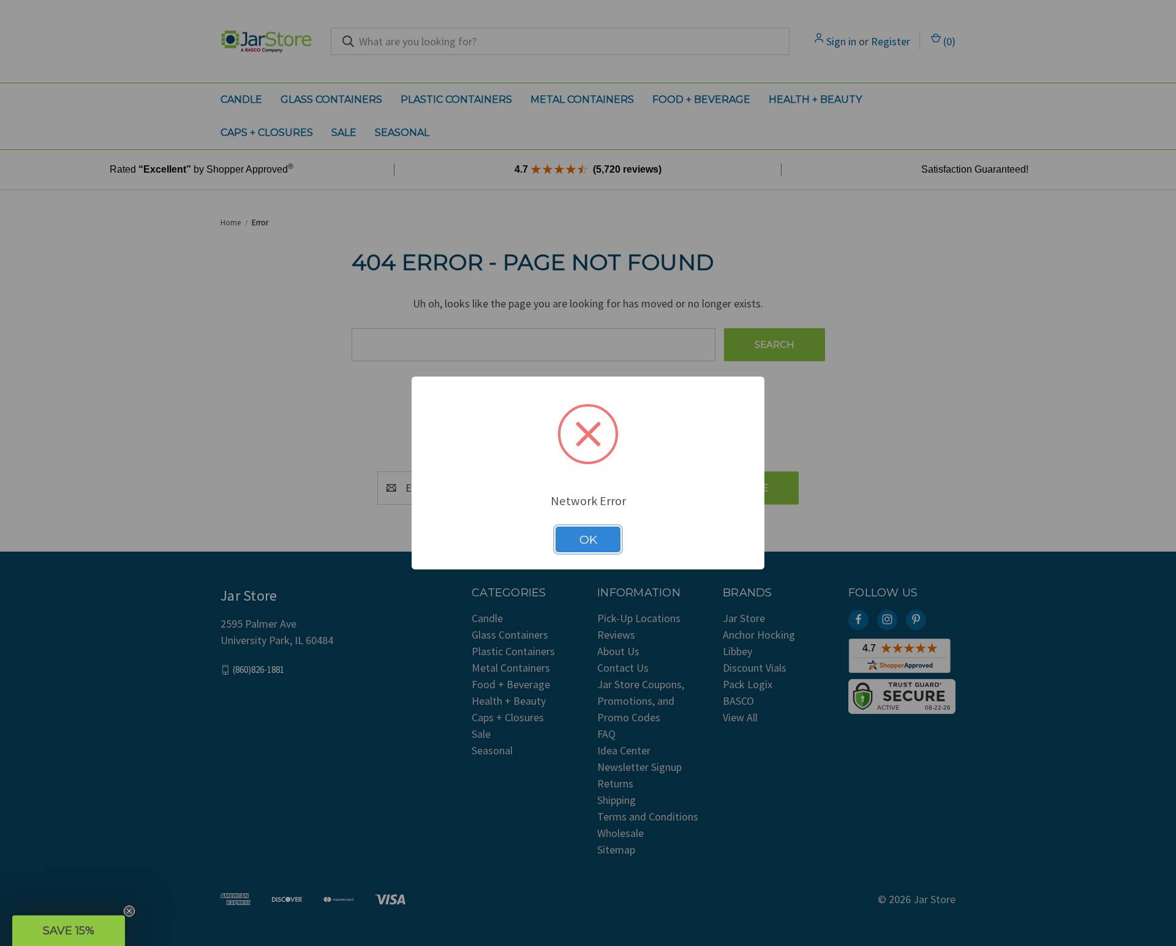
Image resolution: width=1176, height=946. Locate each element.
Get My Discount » (468, 559)
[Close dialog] (816, 365)
